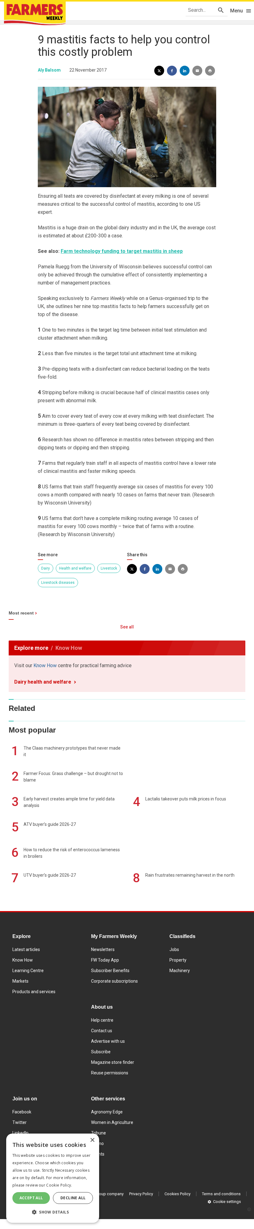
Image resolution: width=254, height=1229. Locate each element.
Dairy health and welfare (42, 682)
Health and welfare (75, 568)
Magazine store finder (112, 1062)
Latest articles (26, 949)
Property (177, 960)
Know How (45, 665)
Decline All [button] (72, 1197)
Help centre (102, 1020)
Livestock (109, 568)
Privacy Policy (141, 1194)
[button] (52, 1212)
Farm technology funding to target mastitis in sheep (122, 251)
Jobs (174, 949)
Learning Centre (28, 970)
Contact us (101, 1030)
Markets (20, 981)
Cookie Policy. (59, 1185)
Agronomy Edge (107, 1111)
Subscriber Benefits (110, 970)
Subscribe (101, 1051)
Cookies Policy (177, 1194)
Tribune (98, 1132)
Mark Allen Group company (99, 1194)
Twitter (19, 1122)
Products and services (33, 991)
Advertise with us (108, 1041)
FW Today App (105, 960)
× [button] (92, 1140)
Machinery (179, 970)
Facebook (21, 1111)
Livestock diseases (58, 582)
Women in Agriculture (112, 1122)
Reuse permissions (109, 1072)
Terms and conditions (221, 1194)
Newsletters (103, 949)
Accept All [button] (31, 1197)
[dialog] (52, 1178)
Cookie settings (227, 1201)
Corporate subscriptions (114, 981)
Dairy (45, 568)
